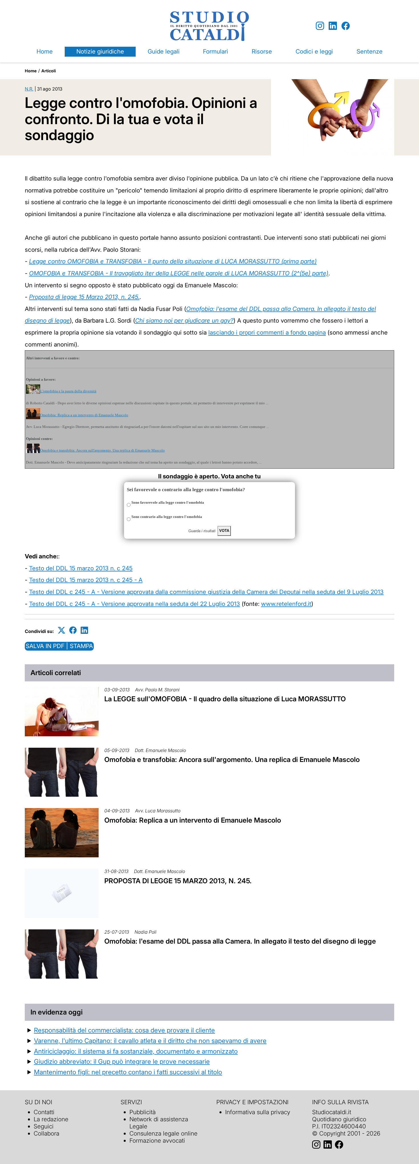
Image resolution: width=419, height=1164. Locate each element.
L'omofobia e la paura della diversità (68, 391)
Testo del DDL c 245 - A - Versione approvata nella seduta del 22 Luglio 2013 (134, 603)
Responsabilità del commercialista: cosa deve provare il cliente (124, 1030)
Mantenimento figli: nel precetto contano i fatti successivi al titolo (128, 1072)
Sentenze (370, 51)
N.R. (29, 89)
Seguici (44, 1126)
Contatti (44, 1112)
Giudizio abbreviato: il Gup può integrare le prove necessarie (122, 1061)
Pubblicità (142, 1112)
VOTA (224, 530)
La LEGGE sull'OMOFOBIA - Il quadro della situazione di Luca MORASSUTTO (225, 699)
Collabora (46, 1133)
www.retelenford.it (286, 603)
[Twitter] (61, 630)
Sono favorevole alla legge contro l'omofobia (167, 502)
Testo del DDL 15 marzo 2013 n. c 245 (81, 568)
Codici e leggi (314, 51)
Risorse (262, 51)
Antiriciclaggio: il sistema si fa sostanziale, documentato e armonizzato (136, 1051)
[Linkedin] (333, 26)
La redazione (51, 1119)
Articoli (48, 70)
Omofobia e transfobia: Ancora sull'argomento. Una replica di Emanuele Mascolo (102, 450)
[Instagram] (320, 26)
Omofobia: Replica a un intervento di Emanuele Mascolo (84, 415)
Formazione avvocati (157, 1140)
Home (44, 51)
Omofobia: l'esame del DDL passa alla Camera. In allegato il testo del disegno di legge (240, 941)
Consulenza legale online (163, 1133)
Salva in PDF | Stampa (59, 645)
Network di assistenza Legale (158, 1123)
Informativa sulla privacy (257, 1112)
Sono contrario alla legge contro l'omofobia (166, 517)
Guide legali (164, 51)
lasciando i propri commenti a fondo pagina (267, 332)
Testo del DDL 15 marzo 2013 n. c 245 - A (86, 579)
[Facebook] (345, 26)
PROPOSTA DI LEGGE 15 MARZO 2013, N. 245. (178, 881)
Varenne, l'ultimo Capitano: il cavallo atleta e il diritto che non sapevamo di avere (150, 1040)
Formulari (215, 51)
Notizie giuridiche (100, 51)
